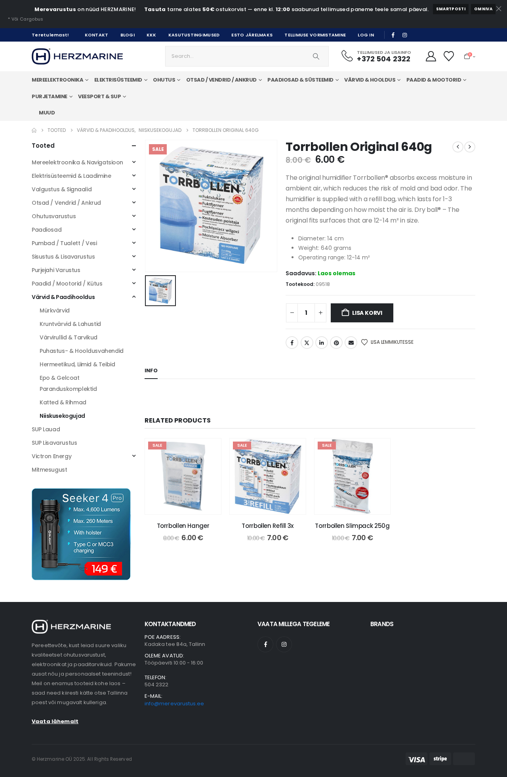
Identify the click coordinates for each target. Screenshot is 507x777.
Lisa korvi (367, 313)
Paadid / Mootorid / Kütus (67, 284)
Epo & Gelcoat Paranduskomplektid (68, 383)
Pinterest (336, 342)
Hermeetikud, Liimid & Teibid (77, 364)
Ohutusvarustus (54, 216)
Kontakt (97, 35)
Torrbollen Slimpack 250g (352, 526)
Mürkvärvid (55, 310)
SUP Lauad (46, 429)
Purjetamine (49, 96)
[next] (469, 146)
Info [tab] (151, 370)
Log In (366, 35)
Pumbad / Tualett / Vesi (64, 243)
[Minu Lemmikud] (449, 56)
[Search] (316, 56)
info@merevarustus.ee (174, 703)
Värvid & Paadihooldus (63, 297)
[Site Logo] (77, 56)
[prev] (457, 146)
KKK (151, 35)
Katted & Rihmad (63, 402)
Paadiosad (46, 230)
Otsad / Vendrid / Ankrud (66, 203)
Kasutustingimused (194, 35)
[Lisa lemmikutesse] (209, 450)
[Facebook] (393, 35)
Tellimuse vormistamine (315, 35)
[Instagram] (405, 35)
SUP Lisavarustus (54, 443)
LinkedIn (321, 342)
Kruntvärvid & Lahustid (70, 324)
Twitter (307, 342)
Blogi (127, 35)
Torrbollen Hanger (183, 526)
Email (351, 342)
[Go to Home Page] (34, 130)
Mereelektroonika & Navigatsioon (77, 162)
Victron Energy (51, 456)
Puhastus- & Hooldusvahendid (82, 351)
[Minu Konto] (431, 56)
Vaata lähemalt (55, 721)
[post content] (183, 476)
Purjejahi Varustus (56, 270)
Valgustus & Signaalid (61, 189)
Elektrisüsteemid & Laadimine (71, 176)
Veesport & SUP (99, 96)
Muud (47, 112)
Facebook (292, 342)
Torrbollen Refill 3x (268, 526)
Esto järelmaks (252, 35)
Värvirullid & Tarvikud (68, 337)
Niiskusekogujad (62, 416)
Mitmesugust (49, 470)
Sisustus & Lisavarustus (63, 257)
